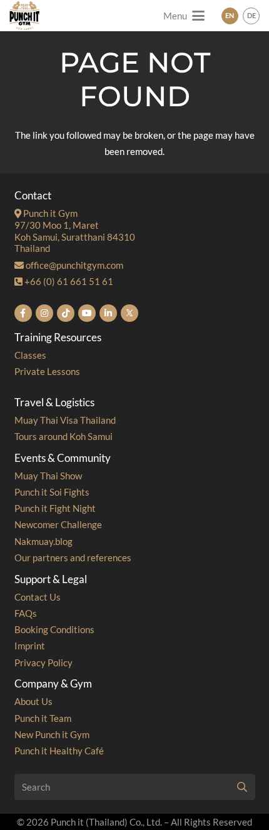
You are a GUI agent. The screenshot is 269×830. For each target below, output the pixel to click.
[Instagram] (44, 313)
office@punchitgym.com (73, 265)
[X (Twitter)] (129, 313)
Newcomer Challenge (58, 524)
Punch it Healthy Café (59, 750)
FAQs (25, 613)
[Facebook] (23, 313)
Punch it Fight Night (55, 508)
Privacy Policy (43, 662)
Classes (30, 355)
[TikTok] (65, 313)
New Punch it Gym (51, 734)
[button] (184, 15)
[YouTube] (87, 313)
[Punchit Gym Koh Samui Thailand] (24, 16)
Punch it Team (42, 718)
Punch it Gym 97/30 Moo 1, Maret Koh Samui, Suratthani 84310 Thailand (74, 231)
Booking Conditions (54, 629)
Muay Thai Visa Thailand (65, 420)
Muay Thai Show (48, 475)
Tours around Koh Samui (63, 436)
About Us (33, 701)
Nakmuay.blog (43, 541)
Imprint (29, 645)
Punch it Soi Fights (51, 492)
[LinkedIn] (108, 313)
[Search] (242, 787)
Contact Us (37, 596)
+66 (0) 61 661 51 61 (68, 281)
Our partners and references (72, 557)
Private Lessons (47, 371)
